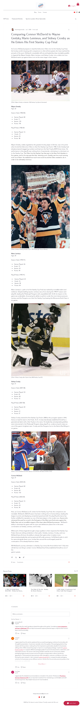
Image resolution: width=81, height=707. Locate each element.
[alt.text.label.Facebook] (77, 12)
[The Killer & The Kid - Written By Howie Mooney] (40, 580)
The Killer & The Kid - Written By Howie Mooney (39, 590)
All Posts (6, 19)
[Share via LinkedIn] (19, 557)
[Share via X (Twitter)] (16, 557)
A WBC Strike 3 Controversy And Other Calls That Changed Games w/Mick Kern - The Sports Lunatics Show (66, 590)
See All (76, 571)
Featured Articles (17, 19)
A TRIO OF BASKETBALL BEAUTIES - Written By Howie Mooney (13, 590)
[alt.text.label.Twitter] (79, 12)
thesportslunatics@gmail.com (40, 693)
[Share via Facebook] (12, 557)
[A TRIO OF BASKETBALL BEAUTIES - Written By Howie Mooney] (14, 580)
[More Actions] (69, 623)
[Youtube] (74, 12)
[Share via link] (23, 557)
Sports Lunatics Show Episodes (36, 19)
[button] (78, 4)
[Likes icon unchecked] (16, 633)
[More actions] (69, 30)
